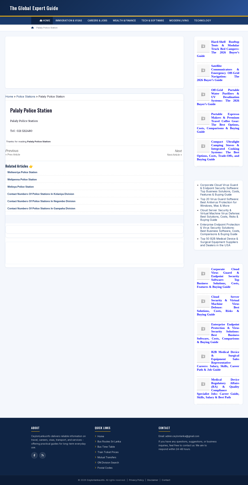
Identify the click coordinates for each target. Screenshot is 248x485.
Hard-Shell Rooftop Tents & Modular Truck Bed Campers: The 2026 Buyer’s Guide (218, 49)
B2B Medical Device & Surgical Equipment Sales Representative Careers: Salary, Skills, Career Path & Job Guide (218, 360)
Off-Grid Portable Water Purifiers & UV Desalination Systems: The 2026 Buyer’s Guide (218, 97)
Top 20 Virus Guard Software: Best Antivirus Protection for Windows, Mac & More (219, 202)
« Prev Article (12, 154)
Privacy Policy (136, 480)
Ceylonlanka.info (96, 480)
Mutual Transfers (107, 457)
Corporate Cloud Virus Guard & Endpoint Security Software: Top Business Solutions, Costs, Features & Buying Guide (220, 189)
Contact (166, 480)
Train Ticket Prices (108, 452)
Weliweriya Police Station (22, 172)
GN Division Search (108, 462)
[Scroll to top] (240, 478)
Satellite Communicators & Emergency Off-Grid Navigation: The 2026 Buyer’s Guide (218, 73)
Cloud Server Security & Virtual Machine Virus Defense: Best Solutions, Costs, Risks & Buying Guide (220, 215)
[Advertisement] (94, 62)
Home (46, 20)
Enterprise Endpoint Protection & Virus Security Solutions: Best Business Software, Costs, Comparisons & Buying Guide (220, 229)
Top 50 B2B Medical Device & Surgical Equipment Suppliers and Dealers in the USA (219, 242)
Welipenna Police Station (22, 179)
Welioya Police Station (20, 186)
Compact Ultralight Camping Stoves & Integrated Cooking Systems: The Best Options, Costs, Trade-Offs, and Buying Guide (218, 150)
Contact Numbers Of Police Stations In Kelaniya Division (40, 193)
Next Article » (174, 154)
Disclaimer (152, 480)
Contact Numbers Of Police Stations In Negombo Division (41, 201)
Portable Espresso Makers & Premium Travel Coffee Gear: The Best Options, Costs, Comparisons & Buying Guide (218, 122)
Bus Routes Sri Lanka (109, 441)
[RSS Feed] (42, 455)
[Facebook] (34, 455)
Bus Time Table (106, 446)
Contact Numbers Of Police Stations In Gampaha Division (41, 208)
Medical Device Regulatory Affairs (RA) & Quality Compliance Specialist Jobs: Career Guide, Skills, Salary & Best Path (218, 388)
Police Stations (25, 96)
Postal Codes (105, 467)
